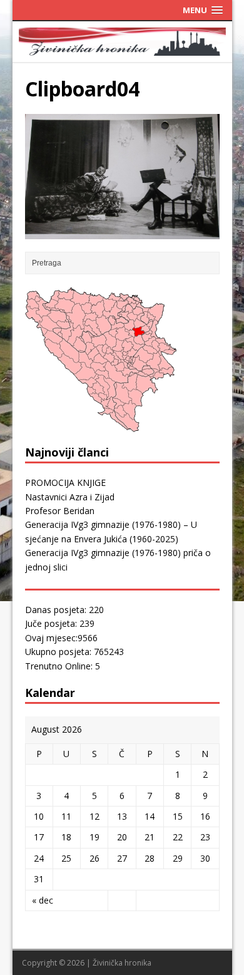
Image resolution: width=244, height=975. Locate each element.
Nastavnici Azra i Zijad (69, 497)
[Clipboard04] (122, 232)
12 (94, 816)
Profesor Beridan (59, 511)
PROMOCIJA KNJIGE (65, 482)
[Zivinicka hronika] (122, 48)
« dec (42, 900)
